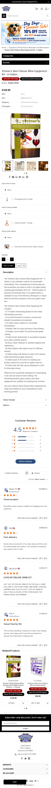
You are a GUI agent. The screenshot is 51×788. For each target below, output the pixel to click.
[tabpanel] (8, 166)
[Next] (47, 166)
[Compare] (41, 9)
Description (8, 272)
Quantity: (5, 255)
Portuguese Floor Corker (24, 199)
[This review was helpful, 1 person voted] (40, 645)
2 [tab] (26, 173)
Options (11, 703)
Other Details (9, 400)
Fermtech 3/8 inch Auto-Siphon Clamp (29, 247)
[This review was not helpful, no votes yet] (45, 518)
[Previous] (3, 166)
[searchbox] (14, 473)
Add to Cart (35, 703)
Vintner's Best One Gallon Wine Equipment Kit (38, 684)
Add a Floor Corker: (9, 183)
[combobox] (38, 479)
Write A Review (25, 461)
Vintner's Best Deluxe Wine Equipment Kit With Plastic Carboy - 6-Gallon (13, 685)
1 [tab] (24, 173)
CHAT (15, 782)
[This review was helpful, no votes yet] (40, 518)
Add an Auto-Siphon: (9, 231)
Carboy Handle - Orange (23, 223)
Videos (6, 405)
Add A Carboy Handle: (9, 207)
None (9, 190)
